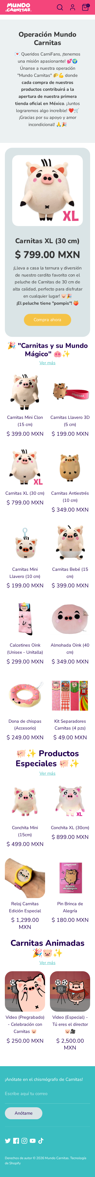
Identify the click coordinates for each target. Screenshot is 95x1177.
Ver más (47, 363)
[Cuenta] (72, 6)
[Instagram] (24, 1141)
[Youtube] (33, 1141)
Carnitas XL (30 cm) (47, 241)
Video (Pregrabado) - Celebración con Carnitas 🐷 (25, 1024)
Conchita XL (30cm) (70, 828)
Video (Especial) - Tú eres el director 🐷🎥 (70, 1024)
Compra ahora (47, 320)
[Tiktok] (41, 1141)
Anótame (24, 1113)
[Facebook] (16, 1141)
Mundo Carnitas (57, 1158)
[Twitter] (8, 1141)
